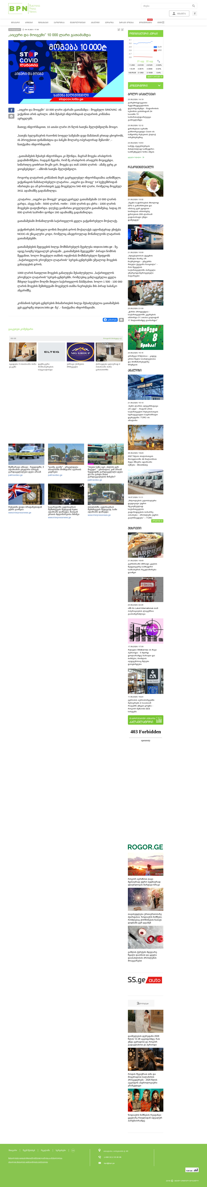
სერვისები (61, 1150)
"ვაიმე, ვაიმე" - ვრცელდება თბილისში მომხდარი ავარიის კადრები (64, 469)
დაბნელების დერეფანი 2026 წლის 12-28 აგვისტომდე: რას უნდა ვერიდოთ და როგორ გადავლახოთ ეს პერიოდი (144, 1040)
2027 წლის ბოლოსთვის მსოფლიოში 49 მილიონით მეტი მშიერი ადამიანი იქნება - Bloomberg (142, 460)
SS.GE (13, 338)
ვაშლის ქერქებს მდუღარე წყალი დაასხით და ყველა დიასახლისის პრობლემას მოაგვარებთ (142, 956)
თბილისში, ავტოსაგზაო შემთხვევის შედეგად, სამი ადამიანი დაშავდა (102, 509)
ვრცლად (156, 521)
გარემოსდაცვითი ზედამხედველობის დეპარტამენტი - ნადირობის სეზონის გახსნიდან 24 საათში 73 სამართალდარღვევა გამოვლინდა (143, 111)
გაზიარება (112, 320)
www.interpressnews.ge (19, 512)
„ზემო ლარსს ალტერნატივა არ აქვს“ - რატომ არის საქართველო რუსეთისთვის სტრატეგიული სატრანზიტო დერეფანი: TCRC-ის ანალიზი (143, 413)
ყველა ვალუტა (153, 76)
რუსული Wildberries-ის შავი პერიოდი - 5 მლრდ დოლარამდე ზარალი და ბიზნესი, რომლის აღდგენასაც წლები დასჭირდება (142, 657)
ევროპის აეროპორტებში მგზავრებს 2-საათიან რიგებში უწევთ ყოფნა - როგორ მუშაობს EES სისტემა (141, 706)
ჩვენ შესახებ (29, 1150)
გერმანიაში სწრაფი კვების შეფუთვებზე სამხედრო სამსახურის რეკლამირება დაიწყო (142, 568)
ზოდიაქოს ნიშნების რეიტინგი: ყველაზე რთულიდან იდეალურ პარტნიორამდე (145, 1118)
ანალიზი (135, 370)
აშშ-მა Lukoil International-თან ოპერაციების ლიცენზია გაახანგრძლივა (143, 611)
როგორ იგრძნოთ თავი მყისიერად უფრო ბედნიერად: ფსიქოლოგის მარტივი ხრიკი (144, 882)
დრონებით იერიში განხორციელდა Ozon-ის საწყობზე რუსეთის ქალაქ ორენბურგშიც (142, 133)
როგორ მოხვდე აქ (112, 338)
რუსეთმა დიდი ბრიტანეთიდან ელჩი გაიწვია (25, 508)
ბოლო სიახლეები (141, 94)
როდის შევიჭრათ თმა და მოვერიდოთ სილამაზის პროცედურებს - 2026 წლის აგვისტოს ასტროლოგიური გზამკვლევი (142, 1080)
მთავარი (13, 1150)
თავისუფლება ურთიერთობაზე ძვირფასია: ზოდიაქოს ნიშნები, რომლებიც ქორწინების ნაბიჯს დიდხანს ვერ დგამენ (145, 918)
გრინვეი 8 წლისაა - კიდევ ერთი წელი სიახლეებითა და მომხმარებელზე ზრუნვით (142, 360)
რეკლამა (45, 1150)
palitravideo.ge (15, 475)
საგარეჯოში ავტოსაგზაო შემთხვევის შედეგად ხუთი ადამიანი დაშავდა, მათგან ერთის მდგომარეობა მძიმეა (63, 510)
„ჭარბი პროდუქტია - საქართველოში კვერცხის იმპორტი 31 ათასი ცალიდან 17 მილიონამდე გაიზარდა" (143, 316)
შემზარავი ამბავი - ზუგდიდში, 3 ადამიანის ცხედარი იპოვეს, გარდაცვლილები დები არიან (26, 469)
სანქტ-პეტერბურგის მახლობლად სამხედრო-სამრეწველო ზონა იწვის (141, 149)
